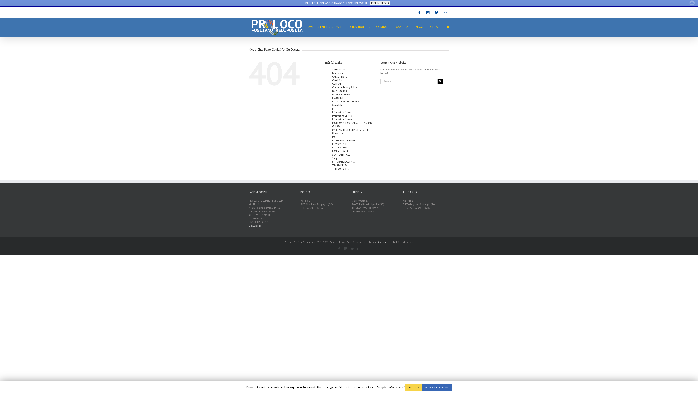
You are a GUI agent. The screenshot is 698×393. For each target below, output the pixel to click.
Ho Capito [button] (413, 387)
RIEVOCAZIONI (339, 147)
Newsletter (338, 133)
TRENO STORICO (341, 168)
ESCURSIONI (338, 98)
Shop (335, 158)
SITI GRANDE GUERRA (343, 161)
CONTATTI (338, 83)
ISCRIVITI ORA (380, 3)
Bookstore (337, 73)
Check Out (337, 80)
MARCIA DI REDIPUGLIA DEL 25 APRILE (351, 130)
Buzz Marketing (385, 242)
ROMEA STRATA (340, 151)
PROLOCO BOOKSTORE (344, 140)
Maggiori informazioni (437, 387)
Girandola (337, 105)
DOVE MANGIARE (341, 94)
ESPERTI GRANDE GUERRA (345, 101)
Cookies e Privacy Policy (344, 87)
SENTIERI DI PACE (341, 154)
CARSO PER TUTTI (341, 76)
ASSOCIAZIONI (339, 69)
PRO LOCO (337, 137)
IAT (334, 108)
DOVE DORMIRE (340, 90)
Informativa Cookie (342, 112)
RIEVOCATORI (339, 144)
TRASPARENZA (340, 165)
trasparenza (255, 225)
